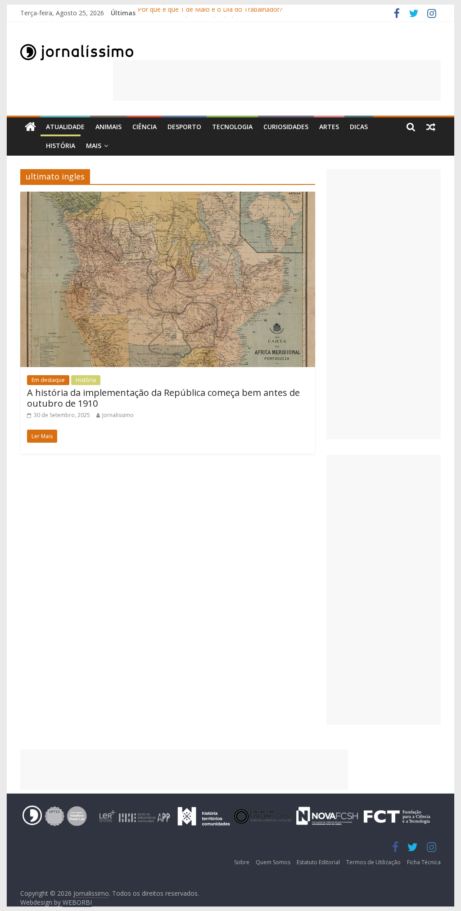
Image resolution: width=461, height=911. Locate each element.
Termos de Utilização (373, 862)
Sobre (241, 862)
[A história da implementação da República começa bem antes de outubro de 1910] (167, 197)
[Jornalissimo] (30, 127)
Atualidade (65, 126)
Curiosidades (285, 126)
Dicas (359, 126)
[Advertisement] (277, 80)
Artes (329, 126)
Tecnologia (232, 126)
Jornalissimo (118, 415)
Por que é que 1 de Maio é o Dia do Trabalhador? (210, 13)
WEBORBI (77, 902)
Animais (108, 126)
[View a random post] (431, 126)
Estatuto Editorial (318, 862)
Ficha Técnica (424, 862)
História (60, 145)
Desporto (184, 126)
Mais (93, 145)
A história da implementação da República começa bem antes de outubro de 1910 (163, 397)
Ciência (144, 126)
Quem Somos (273, 862)
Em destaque (48, 380)
